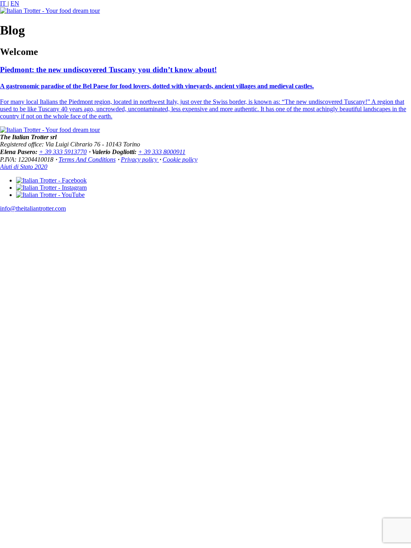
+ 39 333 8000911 (161, 151)
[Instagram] (51, 187)
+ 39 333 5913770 (63, 151)
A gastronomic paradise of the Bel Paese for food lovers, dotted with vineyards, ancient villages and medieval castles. (157, 86)
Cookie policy (180, 159)
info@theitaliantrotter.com (33, 208)
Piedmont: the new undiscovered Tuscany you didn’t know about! (108, 69)
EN (14, 3)
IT (4, 3)
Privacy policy (140, 159)
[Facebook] (51, 180)
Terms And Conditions (87, 159)
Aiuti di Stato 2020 (23, 166)
